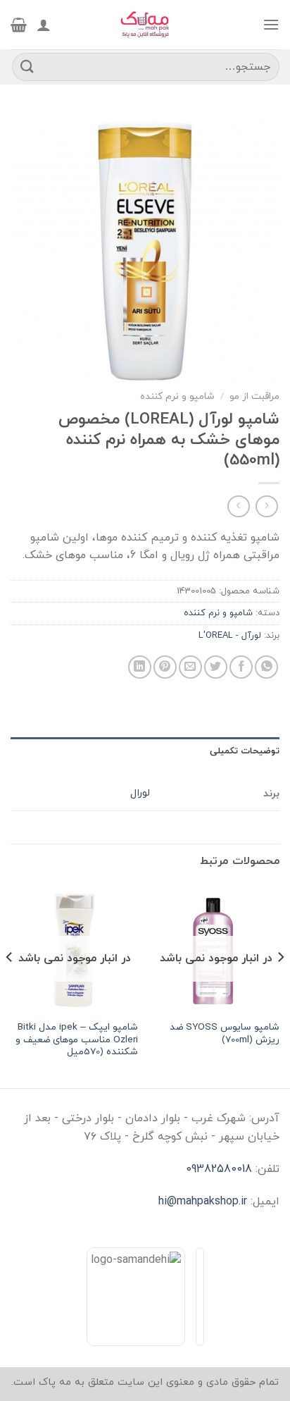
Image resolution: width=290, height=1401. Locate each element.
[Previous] (280, 985)
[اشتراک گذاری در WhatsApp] (266, 667)
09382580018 (219, 1169)
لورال (140, 793)
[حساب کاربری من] (44, 24)
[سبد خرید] (19, 24)
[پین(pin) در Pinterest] (165, 667)
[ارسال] (27, 66)
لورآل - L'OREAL (229, 635)
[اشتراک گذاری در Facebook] (241, 667)
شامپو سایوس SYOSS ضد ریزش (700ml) (224, 1033)
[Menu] (271, 24)
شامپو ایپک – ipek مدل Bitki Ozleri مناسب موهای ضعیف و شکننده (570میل (76, 1040)
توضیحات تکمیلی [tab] (244, 751)
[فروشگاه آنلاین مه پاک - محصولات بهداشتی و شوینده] (145, 24)
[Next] (10, 985)
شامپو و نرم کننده (177, 396)
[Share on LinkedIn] (139, 667)
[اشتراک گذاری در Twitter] (215, 667)
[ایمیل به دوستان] (190, 667)
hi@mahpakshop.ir (202, 1201)
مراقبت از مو (254, 396)
